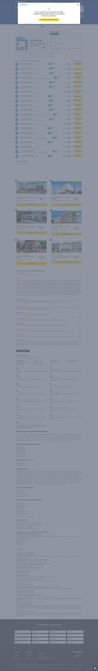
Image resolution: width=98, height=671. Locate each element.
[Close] (78, 4)
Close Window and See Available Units (49, 19)
